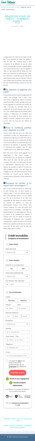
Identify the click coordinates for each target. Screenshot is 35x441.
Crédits (18, 7)
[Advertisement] (18, 43)
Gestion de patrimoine (7, 7)
